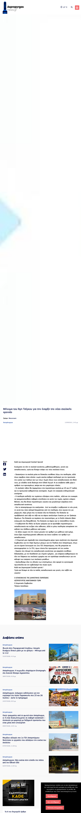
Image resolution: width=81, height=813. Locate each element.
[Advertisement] (40, 442)
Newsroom (12, 418)
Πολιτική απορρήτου (54, 808)
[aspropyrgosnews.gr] (13, 13)
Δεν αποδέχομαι (53, 802)
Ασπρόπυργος (8, 422)
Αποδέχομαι (51, 796)
